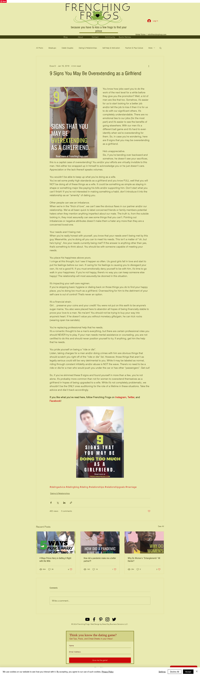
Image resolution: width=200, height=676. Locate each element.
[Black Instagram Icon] (107, 619)
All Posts (39, 48)
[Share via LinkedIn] (64, 502)
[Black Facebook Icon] (94, 619)
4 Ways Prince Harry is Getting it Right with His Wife (55, 559)
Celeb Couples (67, 48)
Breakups (52, 48)
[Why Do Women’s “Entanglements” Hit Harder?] (144, 542)
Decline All (174, 671)
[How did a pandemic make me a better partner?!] (100, 542)
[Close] (196, 671)
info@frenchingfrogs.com (157, 34)
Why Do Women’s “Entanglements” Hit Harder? (144, 559)
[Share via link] (71, 502)
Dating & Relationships (88, 48)
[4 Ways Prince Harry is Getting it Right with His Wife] (56, 542)
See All (161, 526)
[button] (160, 48)
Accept (188, 671)
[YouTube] (87, 619)
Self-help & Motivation (111, 48)
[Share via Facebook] (51, 502)
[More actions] (148, 66)
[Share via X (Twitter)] (57, 502)
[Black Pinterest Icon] (100, 619)
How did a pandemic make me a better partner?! (100, 559)
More (150, 48)
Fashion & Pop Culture (134, 48)
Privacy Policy (107, 671)
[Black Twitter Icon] (114, 619)
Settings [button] (162, 671)
